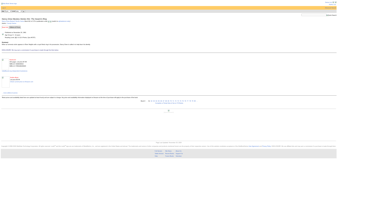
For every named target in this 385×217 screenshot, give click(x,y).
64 (156, 101)
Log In (4, 8)
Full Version (158, 151)
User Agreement (254, 146)
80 (195, 101)
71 (173, 101)
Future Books (169, 156)
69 (168, 101)
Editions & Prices (15, 27)
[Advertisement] (169, 127)
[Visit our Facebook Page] (336, 2)
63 (154, 101)
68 (166, 101)
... (147, 101)
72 (175, 101)
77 (187, 101)
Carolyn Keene (11, 23)
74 (180, 101)
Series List (328, 2)
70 (171, 101)
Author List (332, 4)
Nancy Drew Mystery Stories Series (13, 21)
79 (192, 101)
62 (151, 101)
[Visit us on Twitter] (333, 2)
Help (156, 156)
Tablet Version (159, 153)
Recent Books (169, 153)
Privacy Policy (266, 146)
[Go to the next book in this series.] (51, 21)
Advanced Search (330, 8)
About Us (178, 151)
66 (161, 101)
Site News (168, 151)
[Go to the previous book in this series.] (49, 21)
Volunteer (179, 156)
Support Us (179, 153)
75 (183, 101)
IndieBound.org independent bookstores (14, 71)
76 (185, 101)
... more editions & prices (10, 93)
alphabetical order (64, 21)
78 (190, 101)
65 (159, 101)
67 (163, 101)
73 (178, 101)
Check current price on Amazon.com (21, 81)
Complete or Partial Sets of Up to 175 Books (169, 103)
